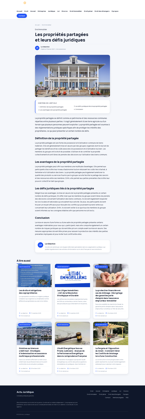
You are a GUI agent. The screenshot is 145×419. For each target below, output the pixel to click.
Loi (58, 11)
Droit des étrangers (102, 11)
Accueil (19, 11)
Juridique (51, 11)
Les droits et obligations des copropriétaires (30, 291)
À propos (115, 11)
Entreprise (42, 11)
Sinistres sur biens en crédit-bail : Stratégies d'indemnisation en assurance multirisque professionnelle (33, 352)
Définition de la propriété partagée (51, 107)
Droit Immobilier (76, 11)
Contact (22, 16)
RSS (127, 397)
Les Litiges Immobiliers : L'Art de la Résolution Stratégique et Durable (68, 293)
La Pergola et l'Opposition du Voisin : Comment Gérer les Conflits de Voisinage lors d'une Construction (107, 352)
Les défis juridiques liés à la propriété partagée (91, 106)
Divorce (65, 11)
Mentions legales (118, 397)
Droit (26, 11)
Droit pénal (88, 11)
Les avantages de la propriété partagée (53, 110)
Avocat (33, 11)
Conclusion (79, 109)
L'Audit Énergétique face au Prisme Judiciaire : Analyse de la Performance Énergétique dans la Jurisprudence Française (72, 352)
